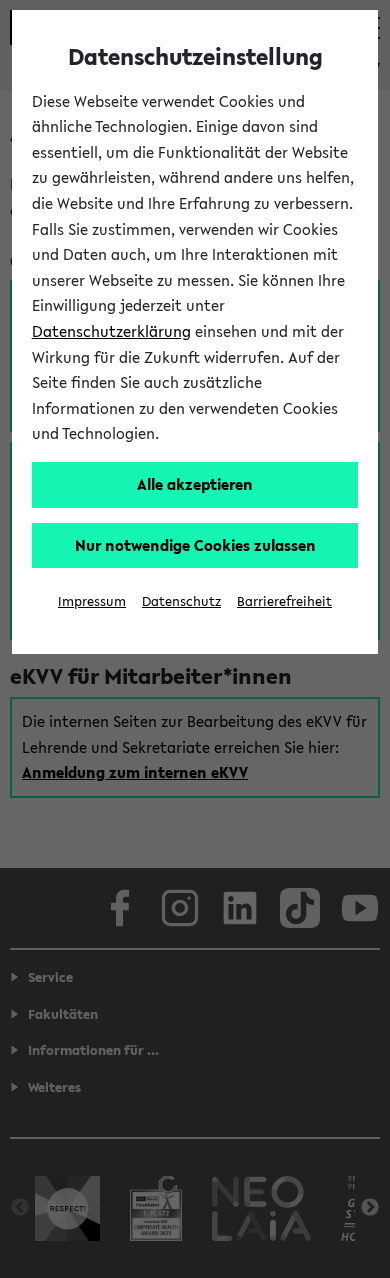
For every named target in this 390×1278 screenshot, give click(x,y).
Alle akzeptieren (195, 484)
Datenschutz (181, 601)
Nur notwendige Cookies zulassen (195, 545)
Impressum (92, 601)
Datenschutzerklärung (111, 331)
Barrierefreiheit (284, 601)
